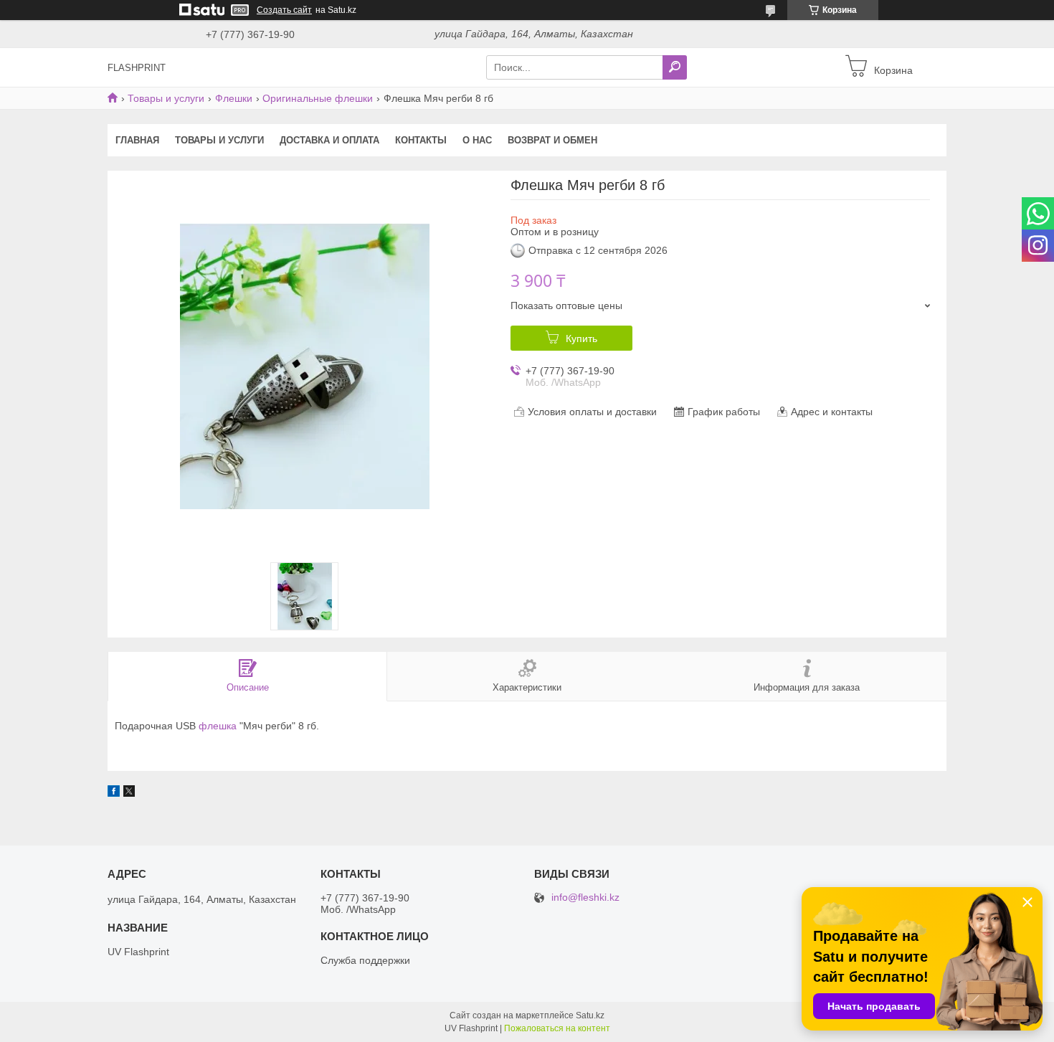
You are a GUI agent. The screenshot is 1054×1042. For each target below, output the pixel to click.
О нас (477, 140)
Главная (137, 140)
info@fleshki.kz (585, 897)
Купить (581, 338)
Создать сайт (284, 10)
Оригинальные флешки (317, 98)
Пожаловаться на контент (557, 1028)
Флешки (233, 98)
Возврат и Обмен (552, 140)
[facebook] (114, 793)
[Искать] (675, 67)
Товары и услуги (166, 98)
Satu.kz (590, 1015)
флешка (218, 725)
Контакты (421, 140)
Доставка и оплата (329, 140)
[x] (129, 793)
